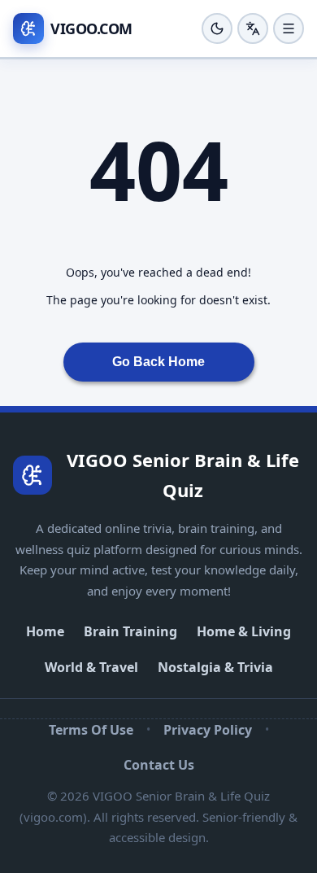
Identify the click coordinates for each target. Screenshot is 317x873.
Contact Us (159, 765)
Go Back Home (158, 362)
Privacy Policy (207, 730)
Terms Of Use (91, 730)
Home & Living (244, 631)
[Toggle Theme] (217, 28)
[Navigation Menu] (288, 28)
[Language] (252, 28)
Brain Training (130, 631)
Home (45, 631)
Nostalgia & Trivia (215, 667)
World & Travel (91, 667)
